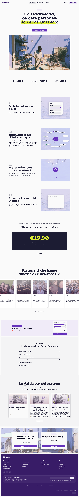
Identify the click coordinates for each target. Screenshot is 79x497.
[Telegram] (10, 472)
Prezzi (4, 464)
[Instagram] (7, 472)
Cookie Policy (73, 490)
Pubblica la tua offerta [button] (39, 30)
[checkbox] (50, 480)
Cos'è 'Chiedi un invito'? (24, 365)
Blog (60, 462)
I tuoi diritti (24, 466)
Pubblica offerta (73, 2)
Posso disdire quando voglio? (25, 362)
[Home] (5, 2)
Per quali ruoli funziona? (24, 368)
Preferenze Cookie (58, 490)
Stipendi (61, 464)
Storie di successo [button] (39, 311)
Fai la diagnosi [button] (60, 333)
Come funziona (6, 462)
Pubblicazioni (62, 466)
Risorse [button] (47, 2)
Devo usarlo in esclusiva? (25, 359)
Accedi (65, 2)
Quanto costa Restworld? (25, 351)
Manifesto (61, 468)
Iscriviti (72, 478)
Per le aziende (32, 2)
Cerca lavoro (43, 462)
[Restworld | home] (39, 457)
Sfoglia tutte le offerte (45, 464)
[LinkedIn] (4, 472)
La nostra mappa (25, 462)
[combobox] (74, 493)
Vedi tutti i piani (39, 253)
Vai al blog (39, 421)
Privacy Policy (66, 490)
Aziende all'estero (7, 468)
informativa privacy (61, 480)
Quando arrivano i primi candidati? (26, 357)
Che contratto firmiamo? (24, 354)
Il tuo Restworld (25, 464)
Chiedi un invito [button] (53, 446)
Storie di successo (7, 466)
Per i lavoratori (40, 2)
